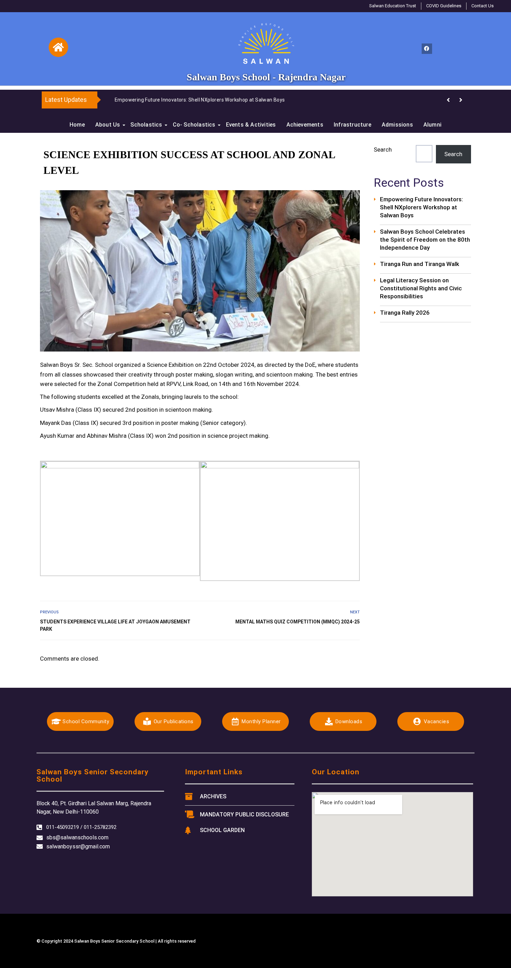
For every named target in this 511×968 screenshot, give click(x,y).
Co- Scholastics (194, 124)
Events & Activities (251, 124)
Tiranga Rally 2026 (405, 312)
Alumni (432, 124)
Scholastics (146, 124)
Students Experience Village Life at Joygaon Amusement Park (115, 625)
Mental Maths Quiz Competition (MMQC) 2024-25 (297, 621)
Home (77, 124)
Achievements (304, 124)
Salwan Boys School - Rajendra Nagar (266, 77)
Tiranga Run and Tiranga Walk (419, 263)
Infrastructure (352, 124)
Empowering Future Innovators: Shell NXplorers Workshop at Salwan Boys (200, 100)
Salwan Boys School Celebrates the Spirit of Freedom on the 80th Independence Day (425, 239)
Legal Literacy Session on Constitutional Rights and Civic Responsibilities (421, 288)
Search (383, 149)
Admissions (397, 124)
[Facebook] (427, 48)
